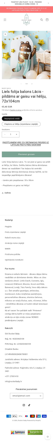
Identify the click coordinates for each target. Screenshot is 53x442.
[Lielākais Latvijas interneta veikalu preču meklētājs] (35, 433)
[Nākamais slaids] (32, 83)
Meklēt (7, 249)
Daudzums (6, 129)
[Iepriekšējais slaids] (21, 83)
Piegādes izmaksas (16, 110)
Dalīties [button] (8, 193)
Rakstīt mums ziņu (12, 238)
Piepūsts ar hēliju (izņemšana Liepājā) (21, 124)
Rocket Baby (22, 420)
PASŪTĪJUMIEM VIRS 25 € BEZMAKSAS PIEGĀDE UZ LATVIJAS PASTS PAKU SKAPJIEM (26, 143)
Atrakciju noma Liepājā (14, 243)
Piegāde (8, 227)
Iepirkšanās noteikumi (14, 260)
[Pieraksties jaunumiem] (40, 396)
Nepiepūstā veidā (12, 119)
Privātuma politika (12, 254)
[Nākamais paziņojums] (48, 3)
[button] (5, 19)
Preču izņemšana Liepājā (15, 232)
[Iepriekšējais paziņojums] (4, 3)
